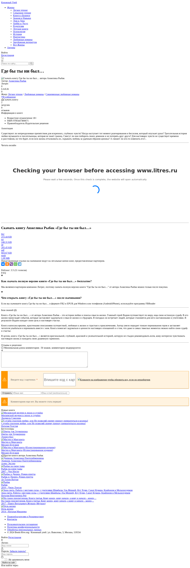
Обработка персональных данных (24, 529)
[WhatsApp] (15, 264)
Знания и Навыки (22, 18)
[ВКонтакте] (3, 264)
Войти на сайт (8, 562)
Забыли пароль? (18, 551)
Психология (19, 31)
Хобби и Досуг (20, 23)
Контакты (12, 519)
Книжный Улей (9, 2)
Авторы (11, 47)
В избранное (9, 97)
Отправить (7, 393)
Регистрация (7, 55)
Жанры (10, 7)
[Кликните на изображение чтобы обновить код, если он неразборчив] (114, 380)
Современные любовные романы (62, 94)
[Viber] (11, 264)
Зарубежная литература (25, 42)
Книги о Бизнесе (21, 15)
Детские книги (20, 29)
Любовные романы (23, 39)
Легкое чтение (20, 10)
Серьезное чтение (22, 13)
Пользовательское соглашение (22, 524)
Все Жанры (19, 45)
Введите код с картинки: (23, 379)
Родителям (18, 26)
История (17, 34)
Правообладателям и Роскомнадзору (25, 516)
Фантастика (19, 37)
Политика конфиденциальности (23, 527)
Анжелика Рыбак (17, 81)
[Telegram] (19, 264)
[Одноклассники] (7, 264)
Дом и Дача (19, 21)
